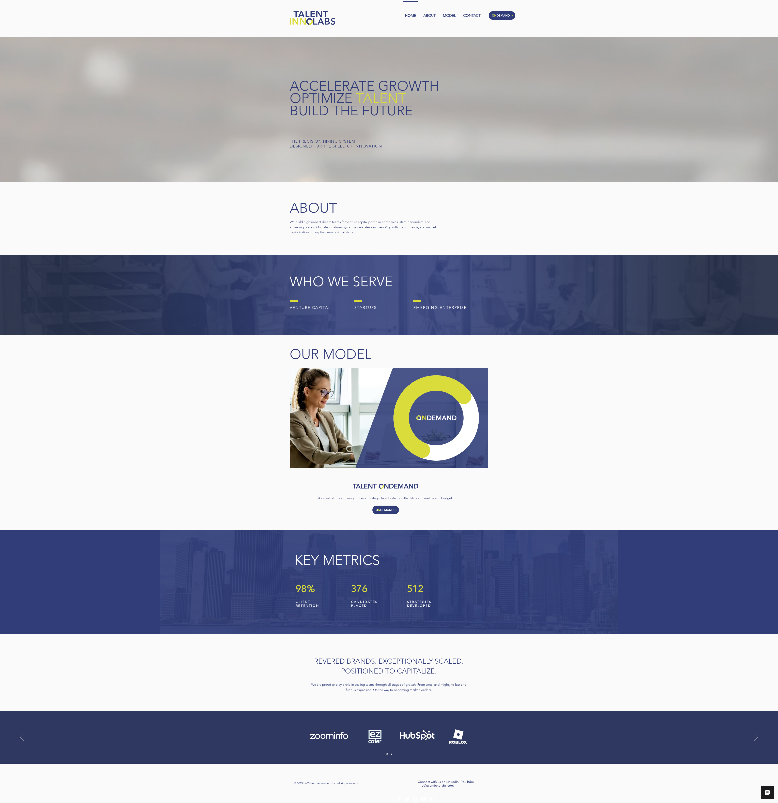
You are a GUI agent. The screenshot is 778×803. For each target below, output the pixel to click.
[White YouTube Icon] (423, 799)
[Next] (756, 737)
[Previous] (22, 737)
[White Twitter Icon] (407, 799)
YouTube (467, 782)
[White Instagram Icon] (415, 799)
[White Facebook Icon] (398, 799)
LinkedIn (452, 782)
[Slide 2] (391, 754)
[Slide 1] (387, 754)
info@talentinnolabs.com (436, 785)
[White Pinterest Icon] (432, 799)
